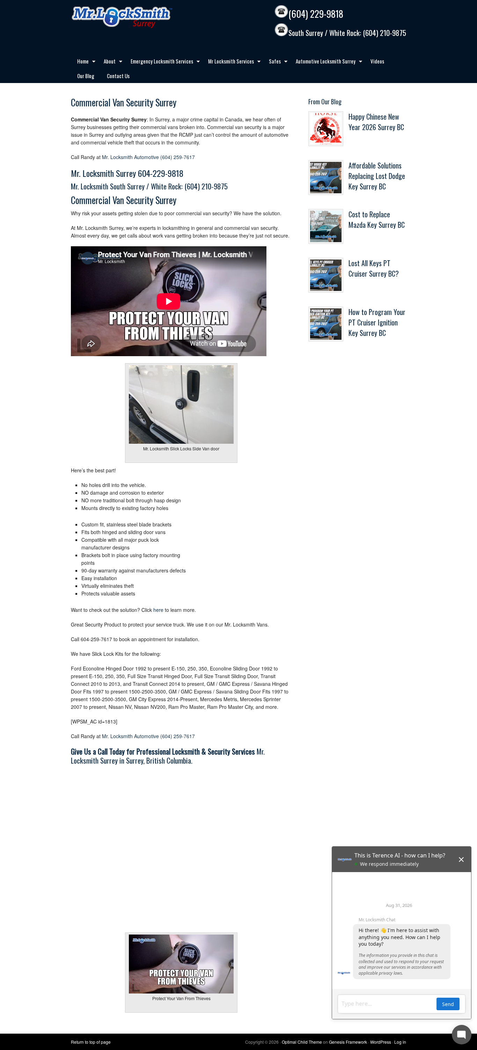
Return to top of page (91, 1042)
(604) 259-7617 (177, 156)
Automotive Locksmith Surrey (322, 62)
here (158, 609)
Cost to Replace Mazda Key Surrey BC (376, 219)
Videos (377, 61)
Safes (272, 62)
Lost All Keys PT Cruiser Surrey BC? (373, 268)
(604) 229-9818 (315, 14)
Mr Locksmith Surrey (137, 17)
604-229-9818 (160, 173)
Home (80, 62)
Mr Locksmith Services (228, 62)
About (106, 62)
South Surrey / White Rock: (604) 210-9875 (347, 33)
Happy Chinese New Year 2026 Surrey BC (376, 121)
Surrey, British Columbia (158, 760)
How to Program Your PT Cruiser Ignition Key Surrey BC (376, 322)
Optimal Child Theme (302, 1042)
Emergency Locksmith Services (158, 62)
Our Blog (85, 76)
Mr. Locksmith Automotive (130, 156)
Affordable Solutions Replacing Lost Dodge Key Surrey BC (376, 176)
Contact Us (118, 76)
